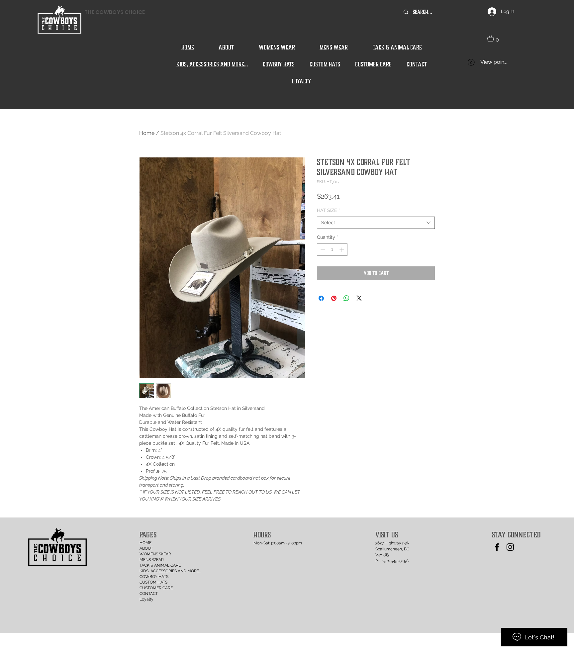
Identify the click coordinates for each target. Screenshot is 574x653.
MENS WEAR (152, 559)
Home (146, 133)
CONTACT (149, 593)
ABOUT (146, 548)
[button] (494, 38)
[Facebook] (497, 547)
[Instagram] (510, 547)
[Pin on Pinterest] (334, 298)
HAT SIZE (328, 210)
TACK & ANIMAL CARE (158, 565)
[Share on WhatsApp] (346, 298)
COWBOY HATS (154, 576)
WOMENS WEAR (155, 554)
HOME (145, 542)
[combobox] (376, 223)
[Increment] (342, 249)
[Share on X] (359, 298)
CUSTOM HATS (153, 582)
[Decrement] (322, 249)
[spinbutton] (332, 249)
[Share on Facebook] (321, 298)
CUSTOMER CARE (156, 588)
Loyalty (146, 599)
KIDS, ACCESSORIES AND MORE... (158, 571)
